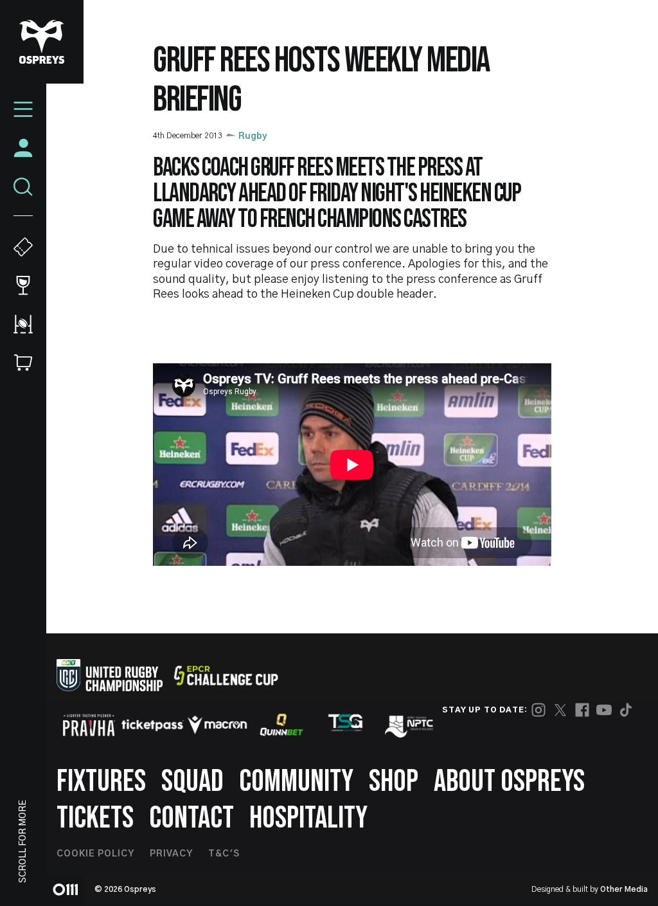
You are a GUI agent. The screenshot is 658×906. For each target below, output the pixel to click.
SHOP (393, 781)
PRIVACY (171, 853)
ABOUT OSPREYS (509, 781)
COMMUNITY (296, 781)
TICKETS (95, 818)
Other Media (624, 889)
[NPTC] (410, 725)
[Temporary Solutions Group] (346, 725)
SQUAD (192, 781)
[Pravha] (89, 725)
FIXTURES (101, 781)
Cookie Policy (95, 853)
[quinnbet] (281, 725)
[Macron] (217, 725)
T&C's (224, 853)
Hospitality (308, 818)
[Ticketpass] (153, 725)
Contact (191, 818)
